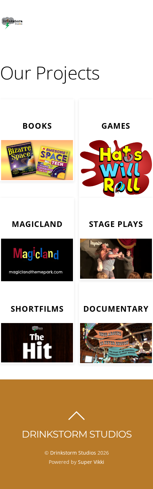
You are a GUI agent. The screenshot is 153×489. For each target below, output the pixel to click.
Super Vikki (91, 462)
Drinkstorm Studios (73, 452)
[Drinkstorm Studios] (12, 27)
